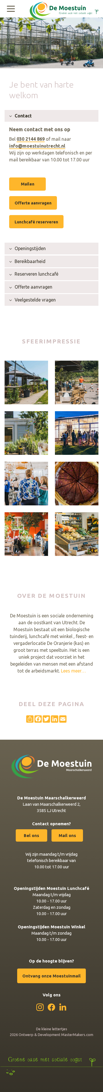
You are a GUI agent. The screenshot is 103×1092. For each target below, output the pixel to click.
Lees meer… (73, 670)
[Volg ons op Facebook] (51, 1007)
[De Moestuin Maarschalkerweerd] (64, 8)
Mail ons (67, 835)
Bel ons (31, 835)
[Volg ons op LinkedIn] (63, 1007)
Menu (11, 8)
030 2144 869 (31, 139)
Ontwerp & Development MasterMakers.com (56, 1035)
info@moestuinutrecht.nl (37, 145)
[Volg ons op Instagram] (40, 1007)
